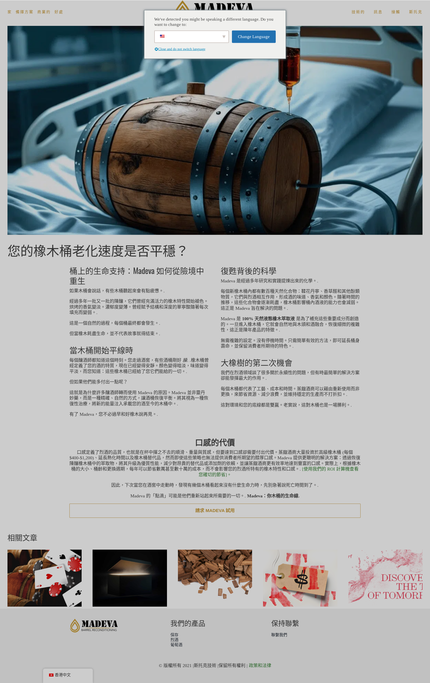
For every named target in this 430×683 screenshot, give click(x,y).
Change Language (254, 36)
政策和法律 (260, 665)
